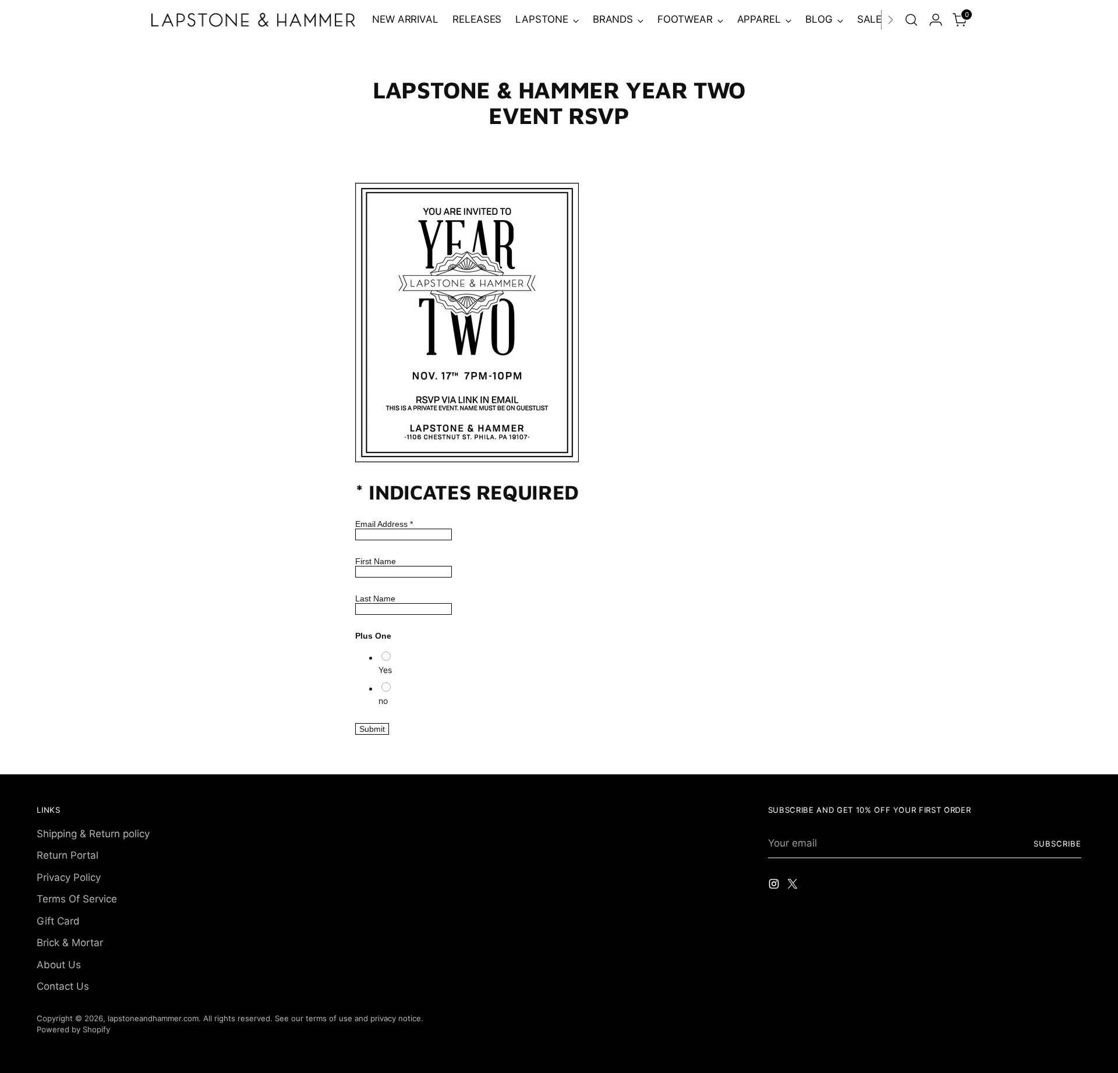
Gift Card (58, 921)
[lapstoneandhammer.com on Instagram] (775, 886)
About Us (59, 965)
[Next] (890, 20)
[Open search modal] (911, 19)
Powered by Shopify (73, 1029)
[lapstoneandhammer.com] (253, 19)
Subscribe (1057, 843)
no (383, 701)
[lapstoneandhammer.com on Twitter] (794, 886)
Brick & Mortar (70, 942)
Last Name (375, 598)
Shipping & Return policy (93, 834)
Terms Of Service (77, 899)
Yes (385, 670)
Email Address (384, 524)
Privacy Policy (69, 877)
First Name (375, 561)
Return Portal (67, 855)
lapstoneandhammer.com (153, 1018)
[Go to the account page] (935, 19)
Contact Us (63, 986)
